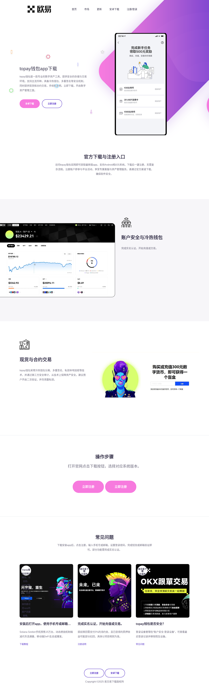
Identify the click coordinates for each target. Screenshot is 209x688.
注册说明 (82, 644)
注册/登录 (132, 9)
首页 (74, 9)
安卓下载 (114, 9)
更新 (99, 9)
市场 (86, 9)
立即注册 (52, 103)
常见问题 (140, 644)
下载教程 (24, 644)
